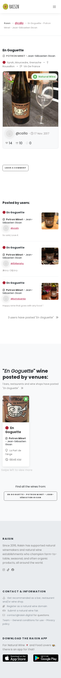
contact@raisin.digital (20, 615)
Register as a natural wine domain (27, 606)
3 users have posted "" (31, 317)
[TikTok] (8, 570)
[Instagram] (4, 570)
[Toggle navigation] (54, 6)
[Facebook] (12, 570)
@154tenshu (17, 263)
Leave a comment (15, 167)
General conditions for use (28, 620)
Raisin (7, 23)
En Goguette (13, 430)
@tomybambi (18, 298)
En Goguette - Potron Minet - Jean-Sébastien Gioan (30, 496)
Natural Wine (16, 645)
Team (6, 620)
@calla (19, 23)
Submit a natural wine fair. (23, 610)
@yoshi (15, 228)
